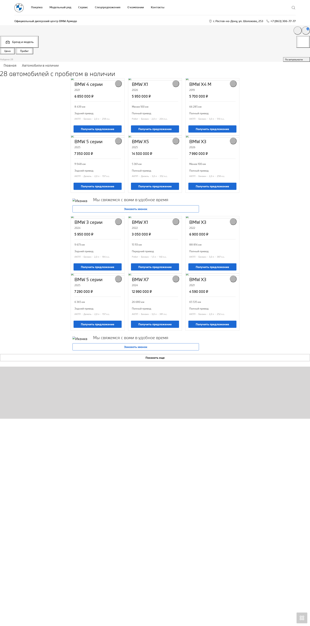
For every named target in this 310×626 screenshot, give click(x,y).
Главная (10, 65)
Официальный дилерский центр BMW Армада (45, 21)
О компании (135, 7)
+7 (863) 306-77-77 (283, 21)
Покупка (37, 7)
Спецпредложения (107, 7)
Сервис (83, 7)
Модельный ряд (60, 7)
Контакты (157, 7)
